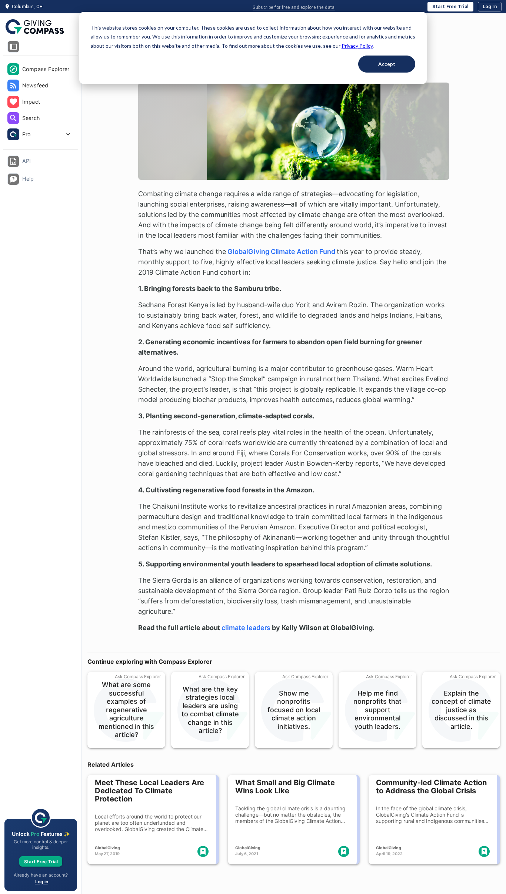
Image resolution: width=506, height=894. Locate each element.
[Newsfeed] (13, 85)
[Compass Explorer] (13, 69)
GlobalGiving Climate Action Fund (281, 251)
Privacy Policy (357, 46)
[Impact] (13, 102)
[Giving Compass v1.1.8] (40, 27)
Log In (490, 6)
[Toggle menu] (13, 47)
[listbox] (40, 102)
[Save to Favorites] (203, 851)
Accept (386, 64)
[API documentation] (13, 161)
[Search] (13, 118)
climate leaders (246, 628)
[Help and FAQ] (13, 179)
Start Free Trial (450, 6)
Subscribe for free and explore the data (294, 7)
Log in (41, 881)
